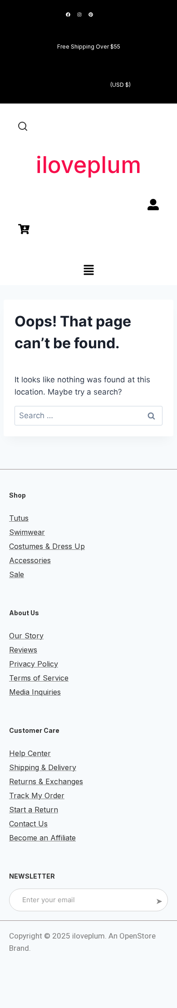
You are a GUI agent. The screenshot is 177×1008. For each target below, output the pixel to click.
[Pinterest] (90, 14)
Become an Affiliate (42, 837)
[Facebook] (68, 14)
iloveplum (88, 164)
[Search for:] (88, 415)
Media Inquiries (35, 692)
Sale (16, 574)
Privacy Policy (33, 663)
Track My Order (36, 795)
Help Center (30, 753)
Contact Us (28, 823)
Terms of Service (39, 677)
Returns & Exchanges (46, 781)
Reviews (23, 649)
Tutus (19, 518)
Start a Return (33, 809)
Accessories (30, 560)
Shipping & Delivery (42, 767)
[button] (88, 271)
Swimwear (27, 532)
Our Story (26, 635)
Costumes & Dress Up (47, 546)
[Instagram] (79, 14)
